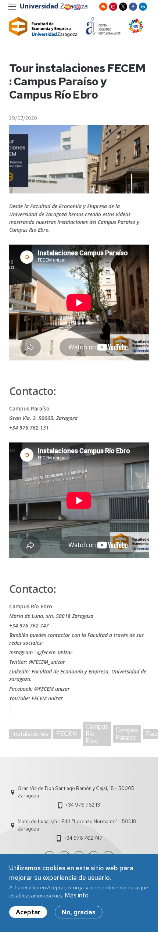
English (77, 7)
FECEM (67, 734)
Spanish (67, 7)
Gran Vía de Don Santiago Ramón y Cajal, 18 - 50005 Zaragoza (76, 792)
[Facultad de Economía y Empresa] (43, 27)
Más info (77, 895)
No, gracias (79, 912)
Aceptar (28, 912)
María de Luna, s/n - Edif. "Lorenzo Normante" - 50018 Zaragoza (77, 825)
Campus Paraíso (127, 733)
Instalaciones (30, 734)
